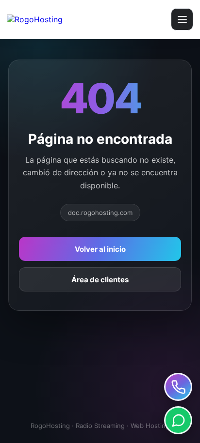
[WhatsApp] (178, 420)
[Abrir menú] (182, 19)
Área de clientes (100, 279)
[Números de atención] (178, 387)
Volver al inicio (100, 249)
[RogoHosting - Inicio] (59, 19)
